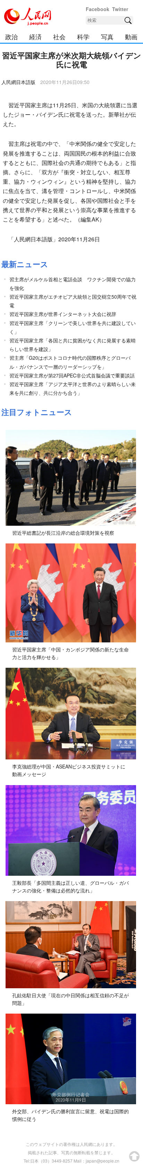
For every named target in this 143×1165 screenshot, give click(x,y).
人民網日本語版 (18, 81)
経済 (35, 36)
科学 (83, 36)
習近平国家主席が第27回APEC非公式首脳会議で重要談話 (72, 375)
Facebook (97, 9)
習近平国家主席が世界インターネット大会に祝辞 (62, 313)
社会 (59, 36)
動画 (131, 36)
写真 (107, 36)
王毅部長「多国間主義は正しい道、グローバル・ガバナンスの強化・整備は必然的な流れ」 (70, 886)
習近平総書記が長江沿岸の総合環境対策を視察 (63, 532)
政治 (11, 36)
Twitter (120, 9)
